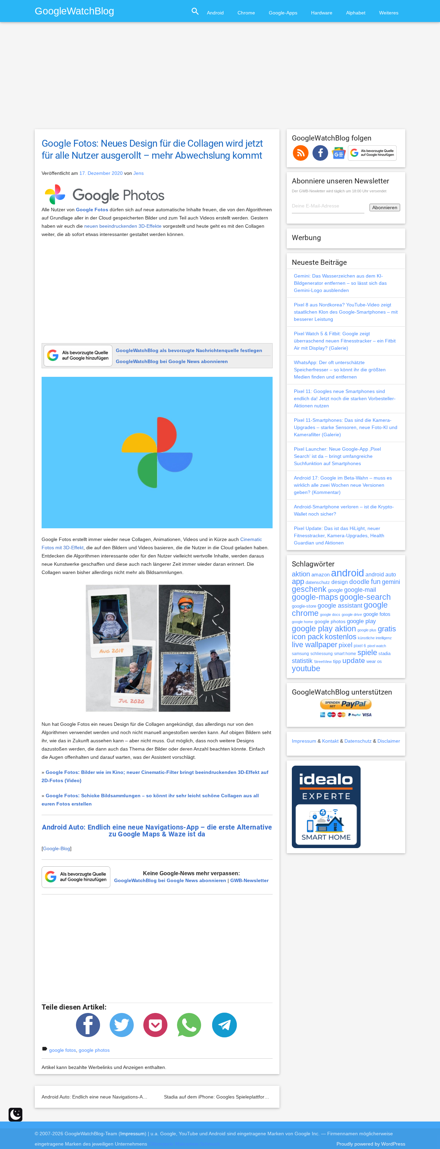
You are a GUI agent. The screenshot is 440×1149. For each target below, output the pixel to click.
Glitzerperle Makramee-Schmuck (184, 1144)
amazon (320, 574)
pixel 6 (360, 645)
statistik (302, 660)
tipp (337, 661)
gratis (387, 628)
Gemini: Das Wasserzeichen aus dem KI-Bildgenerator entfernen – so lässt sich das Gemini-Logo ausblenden (340, 283)
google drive (352, 614)
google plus (367, 630)
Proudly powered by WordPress (371, 1144)
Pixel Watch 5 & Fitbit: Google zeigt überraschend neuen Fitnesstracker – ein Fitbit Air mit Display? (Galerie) (345, 341)
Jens (138, 173)
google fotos (62, 1050)
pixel (345, 645)
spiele (367, 652)
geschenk (309, 589)
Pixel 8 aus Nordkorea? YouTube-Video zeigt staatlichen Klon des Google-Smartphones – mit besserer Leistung (346, 312)
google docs (330, 614)
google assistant (340, 605)
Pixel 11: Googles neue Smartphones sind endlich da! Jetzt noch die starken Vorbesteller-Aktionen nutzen (345, 398)
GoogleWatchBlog (74, 10)
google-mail (360, 589)
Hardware (321, 12)
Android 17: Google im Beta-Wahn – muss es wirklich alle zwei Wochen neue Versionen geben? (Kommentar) (343, 485)
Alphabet (355, 12)
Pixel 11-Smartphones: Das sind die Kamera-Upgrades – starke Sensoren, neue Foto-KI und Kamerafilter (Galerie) (345, 427)
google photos (94, 1050)
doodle (359, 581)
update (353, 660)
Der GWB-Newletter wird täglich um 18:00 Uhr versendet (339, 191)
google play (361, 621)
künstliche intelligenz (375, 638)
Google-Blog (56, 848)
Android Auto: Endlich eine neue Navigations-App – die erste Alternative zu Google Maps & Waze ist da (153, 1097)
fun (376, 581)
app (298, 581)
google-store (304, 606)
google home (302, 622)
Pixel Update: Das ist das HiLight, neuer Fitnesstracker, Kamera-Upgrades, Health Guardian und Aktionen (339, 535)
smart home (345, 653)
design (339, 582)
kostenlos (340, 636)
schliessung (321, 653)
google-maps (315, 597)
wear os (374, 661)
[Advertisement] (220, 79)
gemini (391, 581)
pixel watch (376, 646)
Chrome (246, 12)
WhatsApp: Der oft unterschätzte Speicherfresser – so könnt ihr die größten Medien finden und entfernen (340, 370)
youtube (306, 668)
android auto (380, 574)
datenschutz (318, 582)
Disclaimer (388, 741)
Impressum (304, 741)
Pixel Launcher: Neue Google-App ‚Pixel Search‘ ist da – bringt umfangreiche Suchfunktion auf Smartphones (337, 456)
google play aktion (324, 628)
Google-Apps (283, 12)
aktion (301, 574)
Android (215, 12)
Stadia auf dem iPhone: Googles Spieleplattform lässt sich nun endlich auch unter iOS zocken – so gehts (277, 1097)
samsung (300, 653)
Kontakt (330, 741)
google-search (365, 597)
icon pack (307, 636)
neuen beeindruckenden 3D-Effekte (123, 226)
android (347, 572)
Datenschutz (358, 741)
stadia (384, 653)
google (335, 590)
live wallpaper (314, 644)
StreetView (323, 662)
